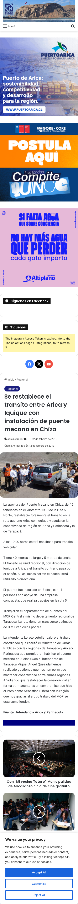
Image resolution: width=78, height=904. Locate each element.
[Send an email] (25, 438)
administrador (15, 438)
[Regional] (39, 11)
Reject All (39, 895)
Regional (22, 379)
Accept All (39, 872)
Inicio (10, 379)
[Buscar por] (73, 26)
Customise (39, 883)
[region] (39, 868)
